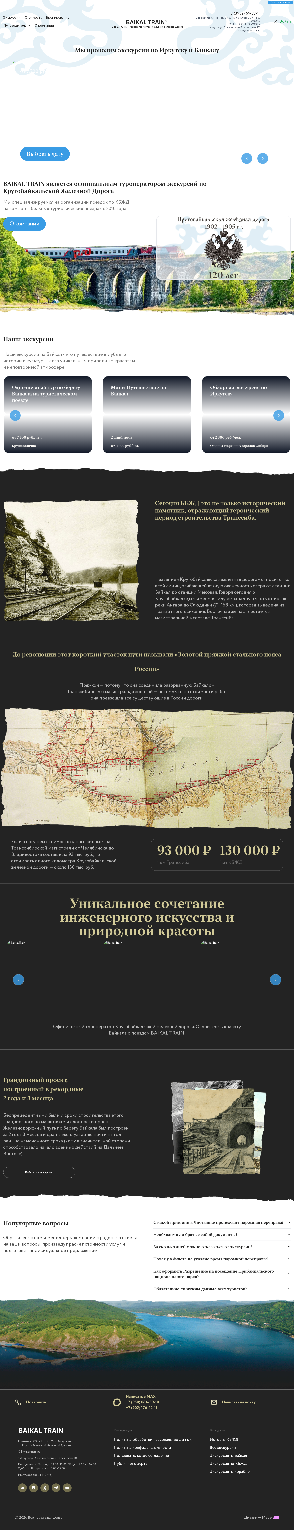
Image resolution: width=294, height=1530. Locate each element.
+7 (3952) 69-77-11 (244, 13)
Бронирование (57, 17)
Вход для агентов (280, 2)
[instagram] (33, 1487)
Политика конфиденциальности (142, 1448)
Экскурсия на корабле (230, 1472)
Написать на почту (239, 1402)
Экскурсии (12, 17)
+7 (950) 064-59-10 (142, 1402)
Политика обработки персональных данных (153, 1440)
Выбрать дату (45, 153)
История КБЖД (224, 1440)
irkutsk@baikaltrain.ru (248, 30)
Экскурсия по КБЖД (228, 1464)
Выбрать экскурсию (39, 1172)
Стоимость (33, 17)
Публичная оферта (130, 1464)
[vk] (22, 1487)
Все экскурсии (223, 1448)
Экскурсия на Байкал (228, 1456)
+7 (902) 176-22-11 (141, 1408)
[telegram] (56, 1487)
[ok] (44, 1487)
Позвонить (36, 1402)
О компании (44, 25)
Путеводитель (14, 25)
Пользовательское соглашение (141, 1456)
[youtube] (67, 1487)
